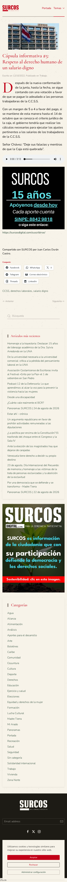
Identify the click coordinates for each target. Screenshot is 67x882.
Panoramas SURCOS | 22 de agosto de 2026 (33, 492)
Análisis (12, 630)
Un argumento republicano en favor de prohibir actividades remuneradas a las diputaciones (29, 423)
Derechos (12, 680)
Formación (13, 707)
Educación (13, 685)
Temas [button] (57, 8)
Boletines (12, 646)
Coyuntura (13, 663)
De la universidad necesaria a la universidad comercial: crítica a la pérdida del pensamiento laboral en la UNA (33, 361)
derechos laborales (21, 291)
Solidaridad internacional (21, 763)
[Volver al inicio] (10, 8)
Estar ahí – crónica (17, 414)
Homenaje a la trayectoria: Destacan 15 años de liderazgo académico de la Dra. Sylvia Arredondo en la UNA (32, 347)
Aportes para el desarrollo (22, 635)
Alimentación (15, 624)
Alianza (11, 618)
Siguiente (57, 301)
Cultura (11, 669)
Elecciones (13, 696)
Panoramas (13, 730)
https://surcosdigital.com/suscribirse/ (23, 232)
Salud (10, 746)
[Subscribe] (62, 821)
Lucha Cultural (15, 713)
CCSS (5, 291)
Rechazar (33, 864)
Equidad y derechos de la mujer (25, 702)
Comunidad (13, 657)
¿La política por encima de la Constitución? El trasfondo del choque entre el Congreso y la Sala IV (33, 437)
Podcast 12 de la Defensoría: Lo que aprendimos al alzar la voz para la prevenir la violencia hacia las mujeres (32, 387)
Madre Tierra (14, 719)
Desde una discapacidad (21, 397)
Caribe (11, 652)
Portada (46, 8)
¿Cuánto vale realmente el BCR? (25, 403)
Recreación (13, 741)
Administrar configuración (33, 872)
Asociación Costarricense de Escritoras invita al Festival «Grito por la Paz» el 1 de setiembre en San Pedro (32, 374)
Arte (9, 641)
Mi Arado (12, 724)
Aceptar (33, 857)
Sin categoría (14, 758)
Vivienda (12, 774)
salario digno (40, 291)
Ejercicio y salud (16, 691)
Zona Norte (13, 780)
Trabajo (43, 75)
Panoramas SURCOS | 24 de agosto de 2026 (33, 408)
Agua (10, 613)
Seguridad (13, 752)
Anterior (9, 301)
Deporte (11, 674)
